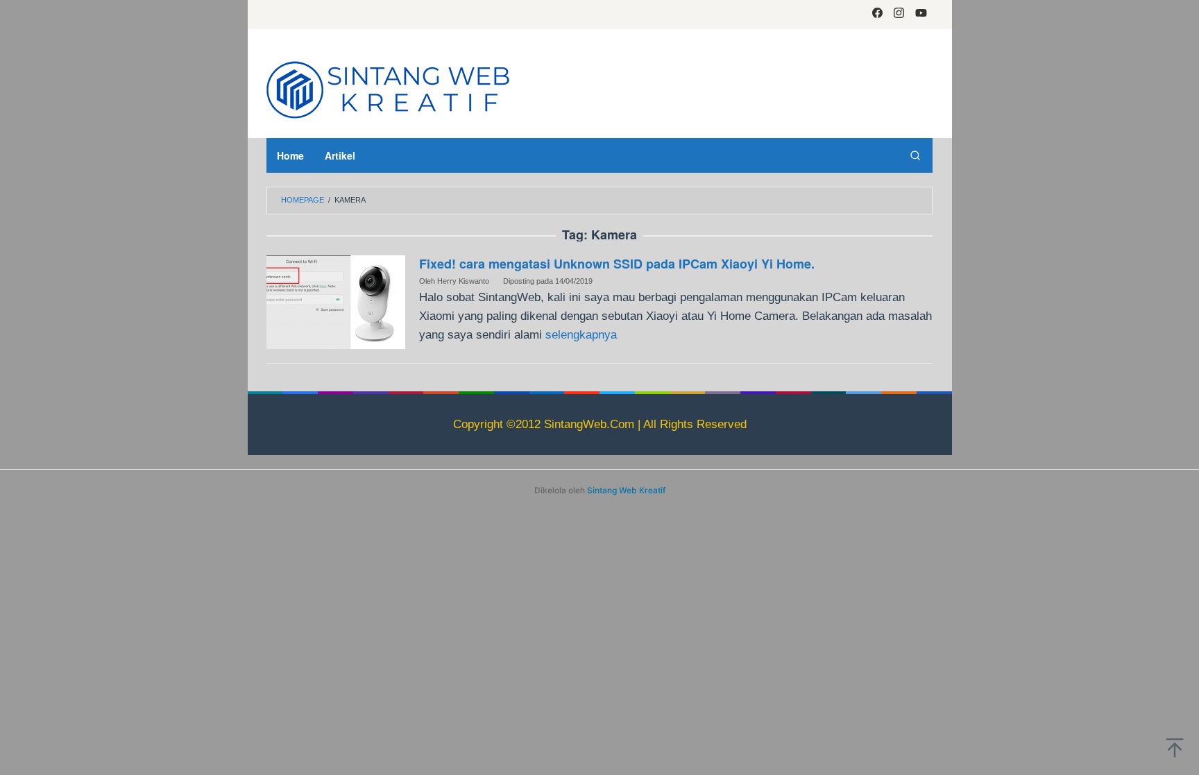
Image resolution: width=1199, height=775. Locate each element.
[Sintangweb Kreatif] (387, 87)
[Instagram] (899, 14)
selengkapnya (581, 334)
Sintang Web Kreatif (626, 490)
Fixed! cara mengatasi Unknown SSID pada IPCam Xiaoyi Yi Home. (617, 264)
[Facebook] (877, 14)
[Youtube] (921, 14)
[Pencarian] (915, 155)
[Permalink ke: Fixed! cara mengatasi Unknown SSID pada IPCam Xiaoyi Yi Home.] (335, 301)
